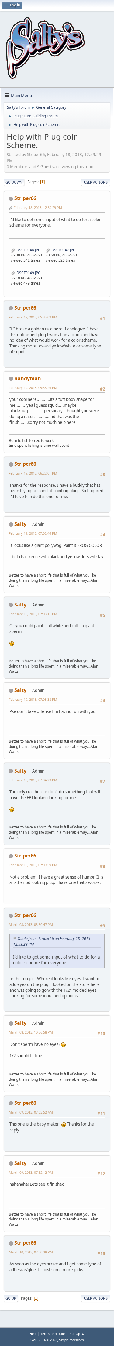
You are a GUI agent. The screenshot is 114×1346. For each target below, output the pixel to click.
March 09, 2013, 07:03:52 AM (31, 1112)
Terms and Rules (53, 1333)
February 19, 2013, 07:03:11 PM (33, 614)
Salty (20, 524)
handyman (27, 378)
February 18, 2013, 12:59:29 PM (38, 207)
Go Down (13, 182)
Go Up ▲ (77, 1333)
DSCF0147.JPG (63, 250)
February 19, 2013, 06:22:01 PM (33, 473)
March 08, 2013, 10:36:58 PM (31, 1032)
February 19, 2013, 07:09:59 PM (33, 865)
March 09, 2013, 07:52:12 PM (31, 1172)
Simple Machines (71, 1340)
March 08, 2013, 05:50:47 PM (31, 924)
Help (33, 1333)
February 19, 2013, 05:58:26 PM (33, 387)
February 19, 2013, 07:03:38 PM (33, 699)
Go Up (10, 1298)
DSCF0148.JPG (28, 250)
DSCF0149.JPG (28, 272)
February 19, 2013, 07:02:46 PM (33, 533)
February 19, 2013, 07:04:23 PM (33, 780)
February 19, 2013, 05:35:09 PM (33, 317)
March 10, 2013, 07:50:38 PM (31, 1252)
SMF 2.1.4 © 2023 (43, 1340)
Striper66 (25, 198)
